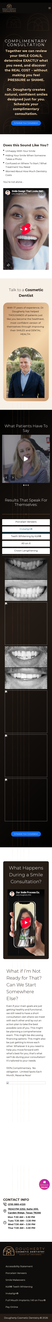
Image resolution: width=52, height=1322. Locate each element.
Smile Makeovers (15, 1280)
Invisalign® (12, 1293)
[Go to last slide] (6, 477)
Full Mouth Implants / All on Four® (26, 1300)
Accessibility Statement (19, 1266)
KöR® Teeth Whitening (19, 1286)
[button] (26, 459)
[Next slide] (13, 477)
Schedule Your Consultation (26, 123)
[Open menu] (49, 8)
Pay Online (12, 1307)
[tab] (24, 485)
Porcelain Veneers (16, 1273)
